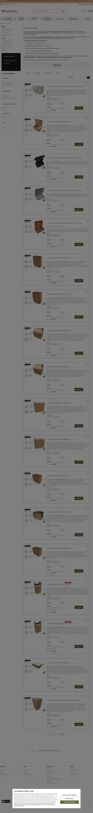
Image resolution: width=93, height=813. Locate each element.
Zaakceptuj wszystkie (69, 802)
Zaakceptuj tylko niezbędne (69, 795)
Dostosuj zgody (69, 798)
